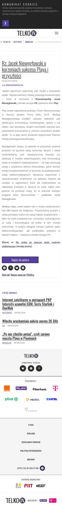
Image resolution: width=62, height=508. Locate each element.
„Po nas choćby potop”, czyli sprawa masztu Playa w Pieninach (26, 336)
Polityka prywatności (31, 450)
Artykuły (17, 42)
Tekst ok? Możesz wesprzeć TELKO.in (18, 275)
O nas (31, 424)
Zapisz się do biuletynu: (28, 468)
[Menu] (56, 33)
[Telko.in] (26, 33)
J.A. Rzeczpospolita (12, 85)
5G (3, 325)
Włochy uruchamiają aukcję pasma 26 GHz (30, 321)
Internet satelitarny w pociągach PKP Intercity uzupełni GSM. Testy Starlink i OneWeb (28, 304)
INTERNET (7, 312)
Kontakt (31, 459)
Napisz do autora (20, 259)
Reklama (31, 433)
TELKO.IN (6, 42)
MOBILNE (7, 343)
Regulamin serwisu (31, 442)
